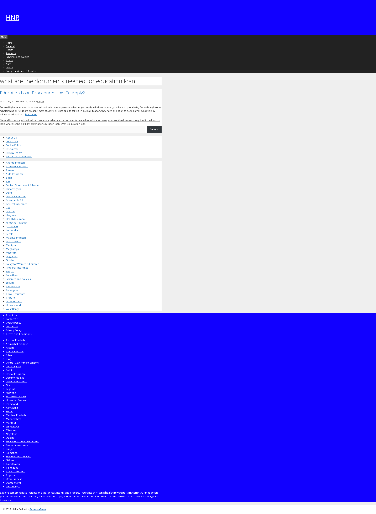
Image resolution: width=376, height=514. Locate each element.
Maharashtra (13, 241)
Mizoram (11, 252)
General (10, 46)
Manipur (11, 245)
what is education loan (73, 123)
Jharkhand (12, 226)
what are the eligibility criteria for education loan (33, 123)
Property (11, 53)
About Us (11, 137)
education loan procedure (35, 120)
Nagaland (11, 256)
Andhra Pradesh (15, 162)
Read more (31, 114)
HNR (12, 17)
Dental (9, 67)
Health (9, 49)
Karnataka (12, 230)
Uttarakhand (13, 305)
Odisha (10, 260)
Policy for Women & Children (21, 71)
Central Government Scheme (22, 185)
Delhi (9, 192)
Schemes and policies (17, 57)
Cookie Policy (13, 145)
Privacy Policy (14, 152)
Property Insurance (17, 267)
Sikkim (10, 282)
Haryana (11, 215)
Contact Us (12, 141)
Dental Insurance (16, 196)
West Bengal (13, 309)
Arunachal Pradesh (17, 166)
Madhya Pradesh (16, 237)
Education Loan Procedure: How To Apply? (42, 93)
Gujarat (10, 211)
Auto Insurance (15, 174)
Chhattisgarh (13, 189)
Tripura (10, 297)
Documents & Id (15, 200)
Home (9, 42)
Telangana (12, 290)
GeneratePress (38, 509)
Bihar (9, 177)
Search (154, 129)
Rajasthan (11, 275)
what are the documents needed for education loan (78, 120)
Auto (8, 64)
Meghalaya (12, 249)
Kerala (9, 234)
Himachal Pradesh (16, 222)
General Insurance (10, 120)
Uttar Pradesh (14, 301)
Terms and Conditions (19, 156)
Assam (10, 170)
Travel (9, 60)
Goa (8, 207)
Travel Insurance (15, 294)
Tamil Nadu (13, 286)
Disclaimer (12, 149)
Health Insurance (16, 219)
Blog (8, 181)
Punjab (10, 271)
